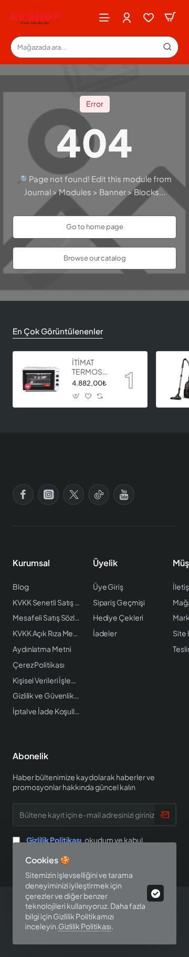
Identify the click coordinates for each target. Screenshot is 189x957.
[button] (76, 395)
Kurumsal (31, 563)
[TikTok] (98, 494)
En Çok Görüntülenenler (58, 331)
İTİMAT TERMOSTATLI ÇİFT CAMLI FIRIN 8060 (90, 367)
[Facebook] (23, 494)
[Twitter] (73, 494)
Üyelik (105, 563)
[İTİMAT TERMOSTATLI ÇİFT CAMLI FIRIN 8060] (41, 379)
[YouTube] (123, 494)
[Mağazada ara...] (167, 47)
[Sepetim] (170, 17)
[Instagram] (48, 494)
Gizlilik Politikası (84, 926)
